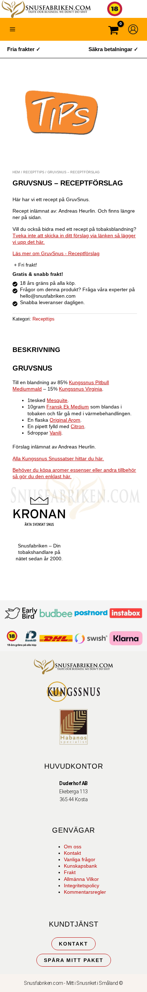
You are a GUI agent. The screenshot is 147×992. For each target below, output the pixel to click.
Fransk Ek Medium (67, 407)
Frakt (70, 872)
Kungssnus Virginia (80, 389)
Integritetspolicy (81, 885)
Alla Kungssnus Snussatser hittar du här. (58, 458)
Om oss (72, 846)
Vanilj (55, 433)
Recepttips (33, 172)
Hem (16, 172)
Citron (77, 426)
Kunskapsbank (80, 866)
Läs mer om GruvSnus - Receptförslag (56, 253)
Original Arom (65, 420)
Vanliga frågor (79, 859)
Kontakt (72, 853)
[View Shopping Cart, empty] (113, 31)
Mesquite (57, 400)
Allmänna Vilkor (81, 879)
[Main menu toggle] (12, 29)
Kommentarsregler (85, 892)
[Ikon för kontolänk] (133, 29)
